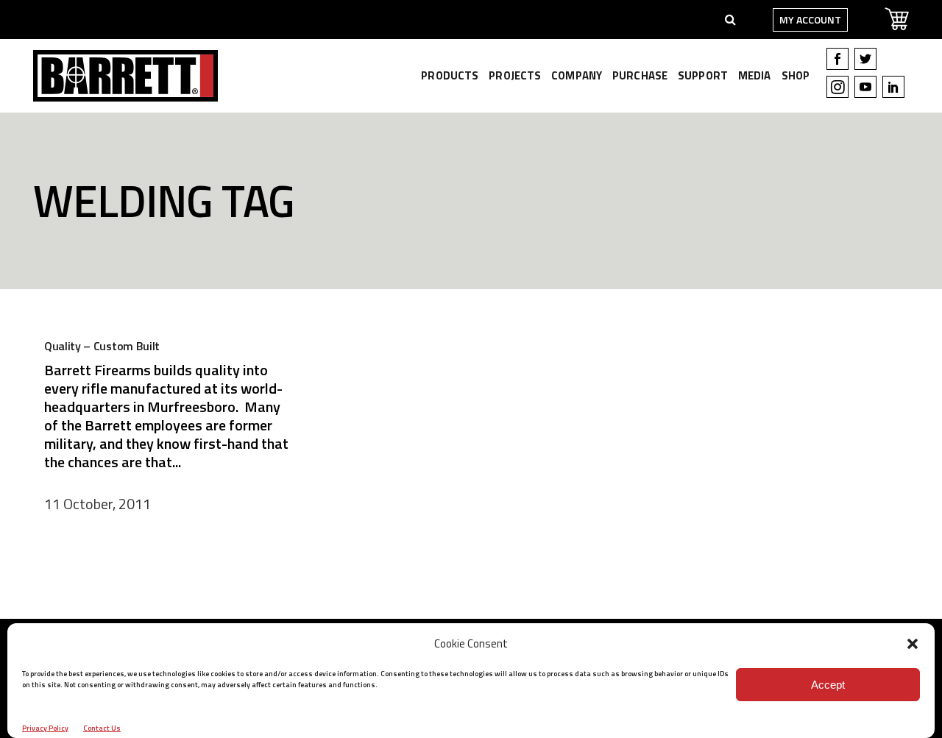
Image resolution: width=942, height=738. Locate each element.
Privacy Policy (45, 728)
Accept (828, 684)
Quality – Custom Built (102, 346)
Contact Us (102, 728)
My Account (810, 19)
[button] (912, 643)
